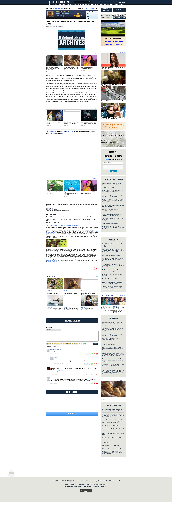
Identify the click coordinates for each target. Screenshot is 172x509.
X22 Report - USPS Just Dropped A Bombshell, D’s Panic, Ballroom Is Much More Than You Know (113, 227)
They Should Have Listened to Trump (111, 255)
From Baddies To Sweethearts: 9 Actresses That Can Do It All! (88, 123)
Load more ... (72, 414)
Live (97, 4)
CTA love (65, 196)
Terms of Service (86, 480)
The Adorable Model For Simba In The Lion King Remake (72, 292)
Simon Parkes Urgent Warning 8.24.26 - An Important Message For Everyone (112, 191)
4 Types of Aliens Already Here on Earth (111, 425)
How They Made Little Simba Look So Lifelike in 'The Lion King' (112, 399)
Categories (121, 4)
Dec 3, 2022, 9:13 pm (54, 353)
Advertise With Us (61, 480)
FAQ (68, 480)
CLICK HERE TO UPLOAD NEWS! (119, 17)
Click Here (58, 213)
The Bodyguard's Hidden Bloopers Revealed (87, 309)
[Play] (113, 28)
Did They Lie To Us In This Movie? (53, 123)
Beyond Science (69, 4)
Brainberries (49, 125)
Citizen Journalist (78, 213)
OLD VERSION (119, 10)
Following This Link (52, 261)
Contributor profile (59, 16)
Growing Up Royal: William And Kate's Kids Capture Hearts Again (89, 293)
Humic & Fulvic (70, 131)
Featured (54, 4)
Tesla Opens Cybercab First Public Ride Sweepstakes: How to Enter (111, 438)
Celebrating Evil (106, 442)
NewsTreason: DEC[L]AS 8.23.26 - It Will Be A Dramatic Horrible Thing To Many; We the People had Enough (113, 201)
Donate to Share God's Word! (113, 44)
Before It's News (61, 2)
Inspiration (93, 4)
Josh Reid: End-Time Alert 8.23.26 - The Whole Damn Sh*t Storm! (111, 339)
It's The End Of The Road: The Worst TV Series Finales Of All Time (71, 310)
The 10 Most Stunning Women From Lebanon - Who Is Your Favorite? (113, 68)
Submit (113, 171)
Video (101, 4)
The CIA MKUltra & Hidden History (110, 445)
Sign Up (123, 2)
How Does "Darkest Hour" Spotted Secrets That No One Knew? (112, 85)
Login (120, 2)
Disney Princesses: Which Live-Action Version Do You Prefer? (107, 309)
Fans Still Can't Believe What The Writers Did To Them (71, 123)
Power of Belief (77, 4)
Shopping (116, 4)
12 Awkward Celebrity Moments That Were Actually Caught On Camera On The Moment (118, 310)
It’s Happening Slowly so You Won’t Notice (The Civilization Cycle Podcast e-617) (112, 410)
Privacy (78, 480)
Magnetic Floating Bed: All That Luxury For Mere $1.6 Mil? (54, 309)
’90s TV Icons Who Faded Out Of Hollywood (54, 192)
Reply (86, 353)
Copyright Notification (98, 480)
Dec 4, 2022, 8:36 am (54, 374)
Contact (73, 480)
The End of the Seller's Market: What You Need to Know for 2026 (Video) (112, 270)
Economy (59, 4)
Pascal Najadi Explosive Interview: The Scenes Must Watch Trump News (111, 215)
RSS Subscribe (110, 480)
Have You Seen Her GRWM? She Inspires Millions (88, 192)
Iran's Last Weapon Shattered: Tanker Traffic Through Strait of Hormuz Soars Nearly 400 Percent (112, 348)
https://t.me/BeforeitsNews (108, 142)
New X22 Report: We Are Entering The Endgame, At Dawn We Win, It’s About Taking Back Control (113, 265)
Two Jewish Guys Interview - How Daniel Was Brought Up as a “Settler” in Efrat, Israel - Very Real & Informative (113, 415)
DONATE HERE (106, 10)
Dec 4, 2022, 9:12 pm (54, 383)
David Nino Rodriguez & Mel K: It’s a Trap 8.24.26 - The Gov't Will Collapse (112, 195)
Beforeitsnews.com (57, 8)
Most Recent (110, 4)
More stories (65, 16)
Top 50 (104, 4)
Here (63, 133)
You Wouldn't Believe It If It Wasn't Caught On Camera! (113, 101)
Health (63, 4)
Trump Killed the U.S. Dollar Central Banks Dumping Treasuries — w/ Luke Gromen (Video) (112, 245)
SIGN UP (106, 159)
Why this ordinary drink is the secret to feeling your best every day (71, 193)
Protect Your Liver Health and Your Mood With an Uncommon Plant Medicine (113, 429)
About (53, 480)
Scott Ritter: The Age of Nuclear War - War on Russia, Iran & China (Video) (112, 343)
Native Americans (53, 131)
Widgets (118, 480)
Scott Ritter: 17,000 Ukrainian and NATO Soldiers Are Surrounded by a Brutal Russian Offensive (112, 360)
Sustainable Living (86, 4)
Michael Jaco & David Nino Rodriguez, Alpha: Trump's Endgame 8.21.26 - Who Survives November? (113, 366)
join (53, 208)
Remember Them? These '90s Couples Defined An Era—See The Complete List (113, 118)
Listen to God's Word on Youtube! (113, 41)
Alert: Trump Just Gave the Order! (110, 223)
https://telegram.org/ (119, 138)
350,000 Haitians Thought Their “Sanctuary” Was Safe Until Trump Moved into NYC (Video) (112, 259)
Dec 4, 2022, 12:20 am (58, 363)
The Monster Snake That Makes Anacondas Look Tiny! (55, 292)
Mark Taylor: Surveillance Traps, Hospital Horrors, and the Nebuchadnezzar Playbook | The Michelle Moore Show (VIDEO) (113, 250)
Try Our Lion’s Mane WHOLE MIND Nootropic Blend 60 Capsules (62, 225)
